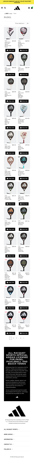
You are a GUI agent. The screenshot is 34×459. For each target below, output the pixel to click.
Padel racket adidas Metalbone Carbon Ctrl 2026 (7, 250)
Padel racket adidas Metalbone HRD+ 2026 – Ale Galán (21, 95)
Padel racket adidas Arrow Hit (21, 70)
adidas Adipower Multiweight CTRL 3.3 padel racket (7, 277)
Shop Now (11, 50)
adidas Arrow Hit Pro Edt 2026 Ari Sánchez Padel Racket (8, 45)
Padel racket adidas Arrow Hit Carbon (21, 223)
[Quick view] (15, 32)
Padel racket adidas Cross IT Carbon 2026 (8, 198)
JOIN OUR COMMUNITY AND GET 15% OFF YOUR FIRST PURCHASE (17, 2)
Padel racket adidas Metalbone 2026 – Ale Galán (7, 122)
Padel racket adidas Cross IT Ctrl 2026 (7, 147)
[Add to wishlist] (15, 29)
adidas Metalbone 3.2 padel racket (21, 327)
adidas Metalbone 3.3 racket (21, 302)
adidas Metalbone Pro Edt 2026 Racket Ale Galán (21, 45)
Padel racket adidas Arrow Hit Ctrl (7, 70)
